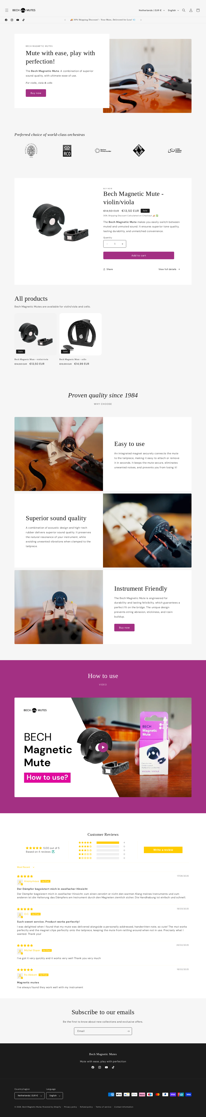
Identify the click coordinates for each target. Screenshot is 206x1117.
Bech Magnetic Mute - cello (72, 359)
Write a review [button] (163, 849)
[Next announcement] (141, 20)
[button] (6, 10)
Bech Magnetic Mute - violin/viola (31, 359)
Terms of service (103, 1107)
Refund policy (86, 1107)
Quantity (107, 237)
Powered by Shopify (51, 1107)
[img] (25, 876)
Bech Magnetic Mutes (32, 1107)
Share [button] (110, 269)
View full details (167, 269)
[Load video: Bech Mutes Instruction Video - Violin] (103, 747)
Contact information (123, 1107)
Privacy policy (70, 1107)
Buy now (36, 93)
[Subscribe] (128, 1031)
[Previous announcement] (65, 20)
